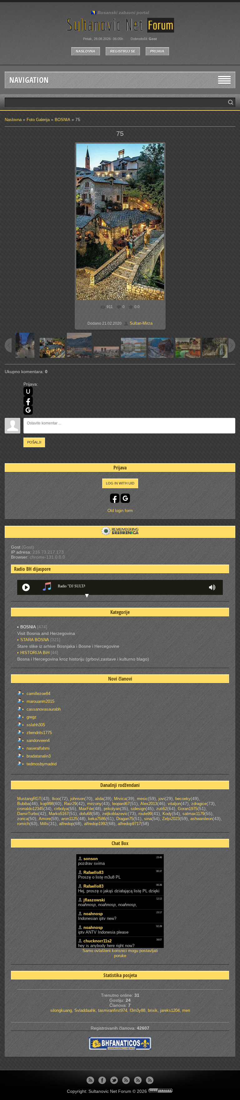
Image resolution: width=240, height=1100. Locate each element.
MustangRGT (29, 798)
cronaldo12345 (30, 808)
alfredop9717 (129, 823)
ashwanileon (201, 818)
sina (148, 818)
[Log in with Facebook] (28, 400)
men (186, 1010)
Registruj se (122, 51)
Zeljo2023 (171, 818)
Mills (44, 823)
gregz (31, 717)
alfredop (66, 823)
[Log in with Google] (28, 410)
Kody (167, 813)
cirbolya (61, 808)
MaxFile (86, 808)
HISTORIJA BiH (34, 652)
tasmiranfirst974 (112, 1010)
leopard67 (121, 803)
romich (23, 823)
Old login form (120, 510)
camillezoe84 (37, 693)
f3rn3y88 (137, 1010)
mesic (142, 798)
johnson (77, 798)
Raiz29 (70, 803)
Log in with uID (120, 483)
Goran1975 (188, 808)
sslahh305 (35, 724)
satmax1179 (193, 813)
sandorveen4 (37, 740)
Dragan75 (124, 818)
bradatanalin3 (38, 756)
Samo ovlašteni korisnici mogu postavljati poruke (120, 953)
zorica (22, 818)
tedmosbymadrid (41, 764)
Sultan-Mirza (141, 323)
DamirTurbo (27, 813)
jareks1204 (170, 1010)
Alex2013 (148, 803)
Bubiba (23, 803)
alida (99, 798)
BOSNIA (62, 119)
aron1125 (69, 818)
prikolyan (112, 808)
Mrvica (120, 798)
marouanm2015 (39, 701)
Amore (45, 818)
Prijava (157, 51)
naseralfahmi (37, 748)
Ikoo (56, 798)
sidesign (138, 808)
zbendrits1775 (38, 732)
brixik (153, 1010)
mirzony (94, 803)
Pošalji (34, 442)
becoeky (183, 798)
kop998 (46, 803)
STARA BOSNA (34, 639)
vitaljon (174, 803)
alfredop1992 (95, 823)
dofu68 (85, 813)
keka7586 (97, 818)
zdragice (199, 803)
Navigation (29, 79)
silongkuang (61, 1010)
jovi (161, 798)
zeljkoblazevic (115, 813)
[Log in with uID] (28, 391)
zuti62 (161, 808)
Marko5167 (59, 813)
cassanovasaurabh (43, 709)
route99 (145, 813)
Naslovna (85, 51)
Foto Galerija (38, 119)
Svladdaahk (85, 1010)
